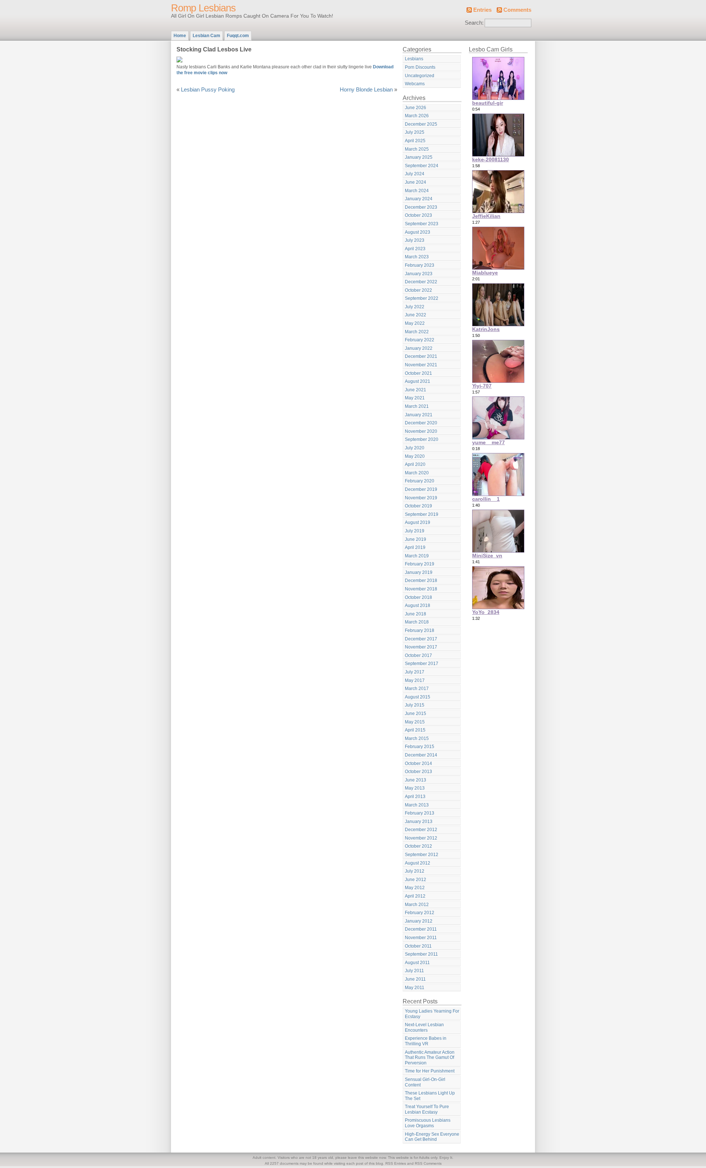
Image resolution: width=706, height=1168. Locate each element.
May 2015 (415, 722)
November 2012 (421, 838)
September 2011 (421, 954)
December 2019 (421, 489)
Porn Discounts (420, 67)
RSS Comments (428, 1163)
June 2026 (415, 107)
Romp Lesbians (203, 8)
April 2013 (415, 796)
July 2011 (414, 970)
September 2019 (421, 514)
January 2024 (418, 198)
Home (180, 35)
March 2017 (417, 688)
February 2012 (419, 912)
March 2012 (417, 904)
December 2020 (421, 422)
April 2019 (415, 547)
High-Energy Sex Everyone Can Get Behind (432, 1137)
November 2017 (421, 647)
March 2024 (417, 190)
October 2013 (418, 771)
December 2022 (421, 281)
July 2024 (414, 173)
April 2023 (415, 248)
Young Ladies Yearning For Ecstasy (432, 1014)
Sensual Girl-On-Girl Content (425, 1082)
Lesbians (414, 58)
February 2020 (419, 481)
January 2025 (418, 157)
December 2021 (421, 356)
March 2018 (417, 622)
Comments (517, 10)
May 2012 (415, 887)
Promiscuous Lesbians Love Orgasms (427, 1123)
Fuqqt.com (238, 35)
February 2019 (419, 564)
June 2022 (415, 314)
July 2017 (414, 672)
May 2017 (415, 680)
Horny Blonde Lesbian (366, 90)
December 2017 (421, 638)
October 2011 (418, 946)
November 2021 (421, 364)
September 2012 (421, 854)
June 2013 (415, 780)
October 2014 (418, 763)
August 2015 (417, 697)
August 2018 (417, 605)
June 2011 (415, 979)
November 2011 (421, 937)
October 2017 (418, 655)
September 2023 (421, 223)
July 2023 (414, 240)
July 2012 (414, 871)
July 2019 (414, 530)
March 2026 (417, 115)
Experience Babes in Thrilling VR (425, 1041)
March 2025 (417, 149)
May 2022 (415, 323)
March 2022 (417, 331)
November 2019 (421, 497)
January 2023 (418, 273)
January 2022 (418, 348)
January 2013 (418, 821)
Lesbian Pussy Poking (208, 90)
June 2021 (415, 389)
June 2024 (415, 182)
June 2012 (415, 879)
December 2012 (421, 829)
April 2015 (415, 730)
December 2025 (421, 124)
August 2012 (417, 863)
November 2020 (421, 431)
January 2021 (418, 414)
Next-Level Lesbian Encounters (424, 1027)
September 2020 (421, 439)
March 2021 (417, 406)
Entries (482, 10)
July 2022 (414, 306)
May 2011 (414, 987)
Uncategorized (419, 75)
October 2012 (418, 846)
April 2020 (415, 464)
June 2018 (415, 614)
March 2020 (417, 472)
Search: (474, 23)
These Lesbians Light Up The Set (430, 1095)
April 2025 (415, 140)
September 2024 (421, 165)
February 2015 (419, 746)
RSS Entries (395, 1163)
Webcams (415, 83)
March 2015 (417, 738)
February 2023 (419, 265)
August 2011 (417, 962)
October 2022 (418, 290)
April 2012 (415, 896)
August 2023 (417, 232)
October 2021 (418, 373)
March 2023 (417, 256)
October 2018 (418, 597)
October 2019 (418, 505)
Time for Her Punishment (429, 1071)
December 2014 (421, 755)
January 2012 (418, 921)
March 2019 (417, 555)
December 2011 (421, 929)
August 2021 (417, 381)
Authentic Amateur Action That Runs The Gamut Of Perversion (429, 1057)
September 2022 (421, 298)
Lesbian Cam (206, 35)
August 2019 (417, 522)
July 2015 (414, 705)
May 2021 (415, 397)
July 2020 (414, 447)
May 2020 (415, 456)
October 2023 (418, 215)
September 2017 (421, 663)
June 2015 (415, 713)
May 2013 (415, 788)
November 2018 (421, 589)
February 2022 (419, 339)
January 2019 (418, 572)
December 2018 (421, 580)
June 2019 (415, 539)
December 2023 (421, 207)
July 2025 (414, 132)
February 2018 (419, 630)
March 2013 (417, 805)
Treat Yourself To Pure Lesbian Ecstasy (427, 1109)
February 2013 (419, 813)
